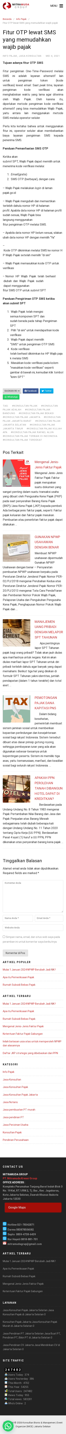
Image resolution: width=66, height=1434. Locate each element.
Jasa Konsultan (30, 56)
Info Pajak (21, 19)
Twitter (48, 391)
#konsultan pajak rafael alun (32, 432)
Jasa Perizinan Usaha (15, 1124)
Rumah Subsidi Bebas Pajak (19, 984)
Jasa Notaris (10, 1102)
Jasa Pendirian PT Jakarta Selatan (23, 1333)
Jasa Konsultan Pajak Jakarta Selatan (25, 1310)
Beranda (7, 19)
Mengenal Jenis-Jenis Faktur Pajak (23, 1026)
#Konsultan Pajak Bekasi (36, 413)
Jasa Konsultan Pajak (15, 1087)
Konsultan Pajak (12, 1132)
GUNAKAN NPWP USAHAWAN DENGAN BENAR (47, 542)
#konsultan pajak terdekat (22, 439)
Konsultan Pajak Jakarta (17, 1321)
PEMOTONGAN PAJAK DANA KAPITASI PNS (46, 703)
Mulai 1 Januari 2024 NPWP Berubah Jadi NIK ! (29, 969)
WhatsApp (12, 397)
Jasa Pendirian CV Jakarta (18, 1345)
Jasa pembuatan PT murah (19, 1109)
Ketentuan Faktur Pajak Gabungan (23, 1033)
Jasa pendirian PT (13, 1117)
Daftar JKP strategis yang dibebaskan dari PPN (30, 1053)
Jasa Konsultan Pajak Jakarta (20, 1094)
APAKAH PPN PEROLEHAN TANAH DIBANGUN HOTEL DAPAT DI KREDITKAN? (49, 788)
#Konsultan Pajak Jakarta (21, 417)
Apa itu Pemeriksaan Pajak (18, 977)
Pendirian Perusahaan (16, 1139)
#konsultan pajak (25, 405)
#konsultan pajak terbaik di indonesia (30, 436)
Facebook (32, 391)
